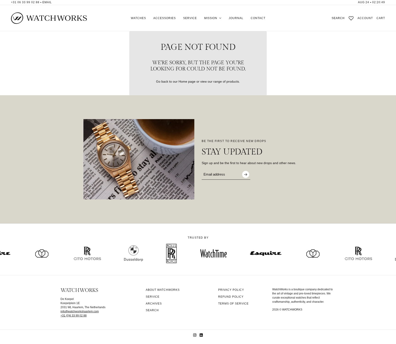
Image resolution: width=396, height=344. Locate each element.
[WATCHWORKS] (49, 18)
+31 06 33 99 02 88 (25, 2)
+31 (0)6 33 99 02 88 (73, 315)
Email (47, 2)
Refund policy (231, 296)
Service (153, 296)
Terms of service (233, 303)
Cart (381, 18)
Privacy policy (231, 289)
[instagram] (194, 335)
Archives (154, 303)
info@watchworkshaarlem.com (79, 311)
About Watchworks (163, 289)
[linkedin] (201, 335)
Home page (187, 81)
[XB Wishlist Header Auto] (351, 18)
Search (338, 18)
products (232, 81)
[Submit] (245, 174)
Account (365, 18)
